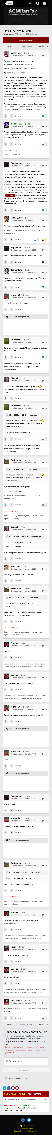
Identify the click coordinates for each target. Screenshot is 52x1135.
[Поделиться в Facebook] (9, 1088)
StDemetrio (16, 340)
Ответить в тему (26, 40)
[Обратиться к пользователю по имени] (5, 116)
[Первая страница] (4, 46)
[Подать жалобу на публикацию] (43, 56)
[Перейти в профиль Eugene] (6, 644)
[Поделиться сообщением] (46, 56)
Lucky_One (16, 53)
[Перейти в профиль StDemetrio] (6, 341)
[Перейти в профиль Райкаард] (6, 567)
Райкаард (15, 566)
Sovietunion (16, 460)
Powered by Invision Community (26, 1131)
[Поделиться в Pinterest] (17, 1088)
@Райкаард (10, 195)
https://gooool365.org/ (13, 491)
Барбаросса (17, 163)
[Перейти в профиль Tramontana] (6, 271)
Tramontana (16, 270)
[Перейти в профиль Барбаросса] (6, 164)
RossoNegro (17, 1000)
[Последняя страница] (47, 46)
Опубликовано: (23, 55)
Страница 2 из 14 (26, 46)
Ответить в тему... (16, 1061)
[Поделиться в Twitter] (4, 1088)
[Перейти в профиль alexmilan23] (6, 125)
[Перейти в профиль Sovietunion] (6, 461)
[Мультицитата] (11, 116)
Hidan (13, 947)
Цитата (18, 116)
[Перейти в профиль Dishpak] (6, 379)
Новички (18, 1110)
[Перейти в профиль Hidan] (6, 948)
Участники (8, 1110)
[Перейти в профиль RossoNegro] (6, 1002)
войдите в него (18, 1041)
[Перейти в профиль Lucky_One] (6, 54)
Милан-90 (13, 34)
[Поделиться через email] (13, 1088)
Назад (9, 46)
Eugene (14, 643)
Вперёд (41, 46)
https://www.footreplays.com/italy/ (17, 432)
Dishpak (14, 378)
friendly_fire (16, 218)
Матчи (34, 34)
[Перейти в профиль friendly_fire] (6, 219)
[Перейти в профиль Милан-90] (6, 296)
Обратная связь (26, 1125)
